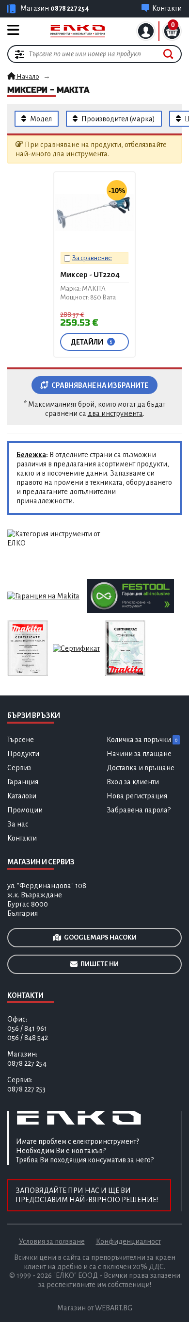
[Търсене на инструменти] (168, 54)
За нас (18, 824)
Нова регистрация (137, 796)
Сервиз (19, 768)
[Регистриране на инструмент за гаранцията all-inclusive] (130, 595)
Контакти (22, 838)
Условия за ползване (52, 1241)
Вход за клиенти (133, 782)
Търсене (20, 740)
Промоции (25, 810)
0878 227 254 (69, 8)
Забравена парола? (139, 810)
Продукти (23, 754)
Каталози (21, 796)
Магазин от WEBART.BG (94, 1308)
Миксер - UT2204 (90, 274)
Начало (27, 76)
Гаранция (22, 782)
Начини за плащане (139, 754)
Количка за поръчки (142, 740)
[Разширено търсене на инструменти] (19, 54)
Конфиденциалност (128, 1241)
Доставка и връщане (140, 768)
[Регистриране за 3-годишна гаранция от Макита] (43, 595)
